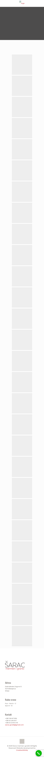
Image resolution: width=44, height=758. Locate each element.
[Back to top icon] (22, 741)
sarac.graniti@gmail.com (14, 725)
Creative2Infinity (22, 750)
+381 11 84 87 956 (11, 718)
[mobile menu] (41, 3)
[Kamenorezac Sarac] (22, 3)
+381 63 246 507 (11, 720)
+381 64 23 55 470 (11, 723)
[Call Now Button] (39, 753)
